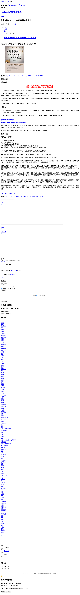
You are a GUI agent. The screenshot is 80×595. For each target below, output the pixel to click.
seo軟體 (3, 447)
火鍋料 (2, 365)
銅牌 (2, 471)
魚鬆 (2, 232)
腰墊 (2, 434)
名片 (5, 31)
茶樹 (2, 519)
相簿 (5, 27)
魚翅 (2, 370)
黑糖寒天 (3, 442)
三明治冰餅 (4, 333)
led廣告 (3, 479)
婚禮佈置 (3, 456)
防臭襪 (2, 331)
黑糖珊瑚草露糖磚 (6, 444)
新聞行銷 (3, 514)
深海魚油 (3, 412)
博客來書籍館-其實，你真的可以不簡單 (20, 38)
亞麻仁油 (3, 406)
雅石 (2, 425)
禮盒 (2, 354)
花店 (2, 452)
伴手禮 (2, 356)
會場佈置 (3, 458)
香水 (2, 521)
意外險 (2, 415)
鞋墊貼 (2, 346)
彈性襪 (2, 484)
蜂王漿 (2, 408)
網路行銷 (3, 510)
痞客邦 (12, 270)
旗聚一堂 (3, 350)
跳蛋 (2, 499)
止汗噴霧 (3, 344)
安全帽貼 (3, 337)
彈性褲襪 (3, 488)
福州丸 (2, 367)
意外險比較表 (4, 417)
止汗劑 (2, 342)
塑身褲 (2, 529)
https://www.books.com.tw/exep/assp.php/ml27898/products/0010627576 (24, 76)
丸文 (4, 232)
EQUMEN (3, 530)
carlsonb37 (3, 261)
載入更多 (3, 280)
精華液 (2, 517)
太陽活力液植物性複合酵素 (8, 440)
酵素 (2, 414)
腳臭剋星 (3, 326)
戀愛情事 (12, 275)
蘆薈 (2, 516)
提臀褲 (2, 532)
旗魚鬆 (2, 352)
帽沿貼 (2, 324)
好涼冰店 (3, 335)
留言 (15, 270)
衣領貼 (2, 322)
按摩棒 (2, 497)
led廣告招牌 (4, 475)
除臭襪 (2, 329)
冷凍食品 (3, 369)
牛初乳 (2, 410)
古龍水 (2, 523)
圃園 (2, 525)
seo (1, 512)
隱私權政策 (48, 573)
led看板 (3, 482)
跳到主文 (3, 16)
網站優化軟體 (4, 445)
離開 (9, 592)
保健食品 (3, 404)
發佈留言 (3, 290)
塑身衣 (2, 227)
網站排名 (3, 449)
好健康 (2, 402)
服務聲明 (55, 573)
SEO (2, 451)
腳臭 (2, 327)
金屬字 (2, 473)
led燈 (2, 477)
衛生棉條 (3, 507)
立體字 (2, 469)
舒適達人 (3, 509)
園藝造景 (3, 421)
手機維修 (3, 503)
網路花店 (3, 454)
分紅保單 (3, 419)
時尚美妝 (13, 24)
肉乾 (2, 359)
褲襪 (2, 486)
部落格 (6, 29)
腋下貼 (2, 341)
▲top (2, 277)
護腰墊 (2, 436)
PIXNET (28, 573)
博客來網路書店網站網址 (7, 120)
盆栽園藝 (3, 423)
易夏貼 (2, 339)
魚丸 (2, 361)
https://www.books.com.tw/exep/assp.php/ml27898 (14, 122)
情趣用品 (3, 495)
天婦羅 (2, 363)
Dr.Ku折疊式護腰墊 (6, 429)
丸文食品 (3, 348)
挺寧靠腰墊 (4, 430)
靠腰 (2, 432)
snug (2, 202)
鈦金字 (2, 480)
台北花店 (3, 460)
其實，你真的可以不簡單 (8, 193)
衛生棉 (2, 505)
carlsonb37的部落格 (11, 12)
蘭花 (2, 427)
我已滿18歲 (3, 592)
